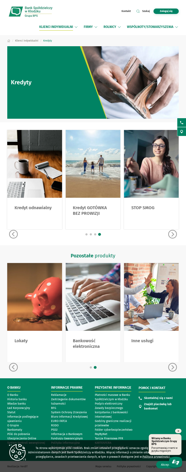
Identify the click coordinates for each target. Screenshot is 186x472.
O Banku (12, 395)
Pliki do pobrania (18, 434)
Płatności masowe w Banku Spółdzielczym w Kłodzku (112, 397)
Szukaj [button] (146, 11)
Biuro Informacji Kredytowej (69, 416)
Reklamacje (58, 395)
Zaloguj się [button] (166, 11)
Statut (11, 412)
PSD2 (54, 429)
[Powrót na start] (30, 11)
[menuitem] (56, 27)
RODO (55, 425)
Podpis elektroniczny (108, 403)
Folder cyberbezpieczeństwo (113, 429)
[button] (76, 27)
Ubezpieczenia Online (21, 438)
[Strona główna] (8, 40)
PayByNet (101, 434)
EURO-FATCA (59, 421)
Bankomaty (14, 429)
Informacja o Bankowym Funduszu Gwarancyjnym (67, 436)
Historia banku (17, 399)
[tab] (86, 234)
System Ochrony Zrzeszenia (69, 412)
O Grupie (13, 425)
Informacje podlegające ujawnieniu (23, 419)
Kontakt (126, 11)
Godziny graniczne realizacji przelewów (113, 423)
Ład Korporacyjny (18, 408)
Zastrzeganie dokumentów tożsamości (68, 401)
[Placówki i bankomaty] (181, 131)
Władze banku (16, 403)
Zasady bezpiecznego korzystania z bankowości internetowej (111, 412)
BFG (53, 408)
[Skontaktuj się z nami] (181, 122)
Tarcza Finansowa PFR (109, 438)
